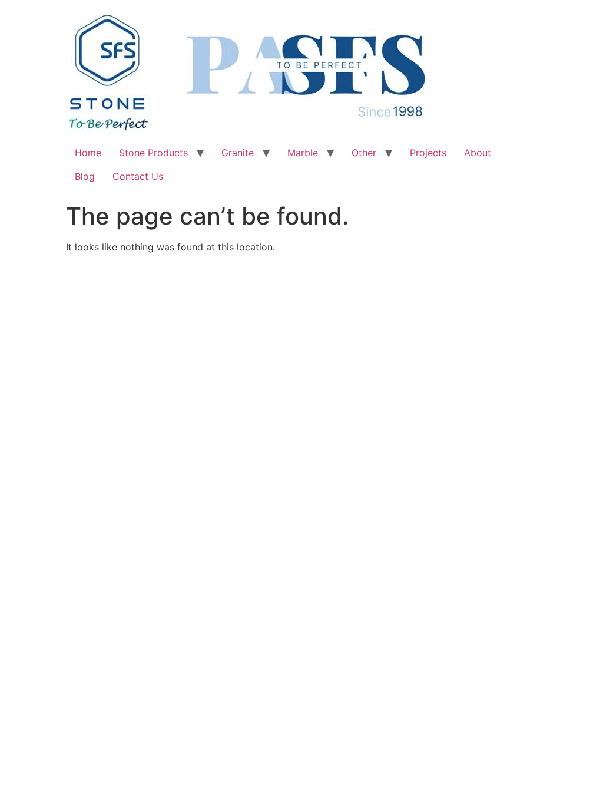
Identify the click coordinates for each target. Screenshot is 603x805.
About (477, 153)
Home (88, 153)
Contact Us (137, 176)
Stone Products (153, 153)
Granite (237, 153)
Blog (85, 176)
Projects (428, 153)
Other (364, 153)
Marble (302, 153)
